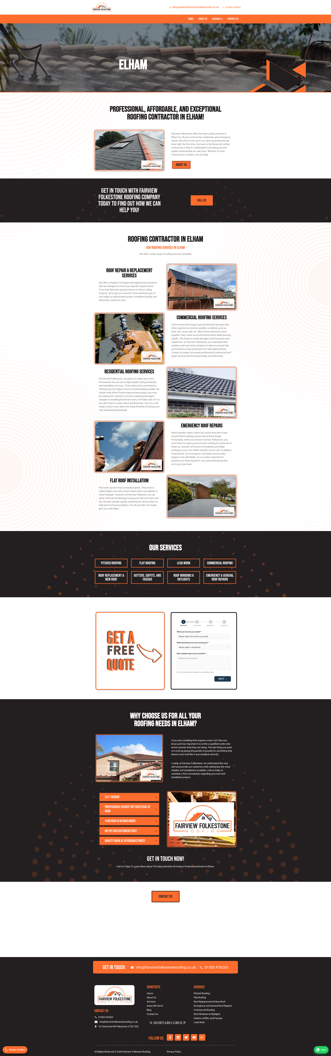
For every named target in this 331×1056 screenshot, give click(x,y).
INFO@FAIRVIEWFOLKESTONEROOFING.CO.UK (195, 7)
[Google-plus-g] (202, 1037)
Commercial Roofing (220, 563)
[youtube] (112, 19)
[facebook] (93, 19)
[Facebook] (170, 1037)
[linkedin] (99, 19)
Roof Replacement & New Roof (111, 577)
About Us (202, 19)
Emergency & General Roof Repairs (220, 577)
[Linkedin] (178, 1037)
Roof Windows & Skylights (184, 577)
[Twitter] (186, 1037)
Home (190, 19)
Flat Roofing (147, 563)
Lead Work (183, 563)
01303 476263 (233, 7)
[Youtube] (194, 1037)
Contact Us (233, 19)
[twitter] (106, 19)
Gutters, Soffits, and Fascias (147, 577)
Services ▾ (217, 19)
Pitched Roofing (111, 563)
